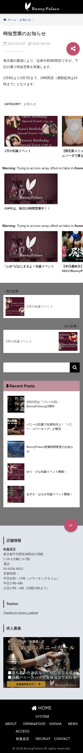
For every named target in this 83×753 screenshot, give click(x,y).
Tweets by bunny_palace (20, 612)
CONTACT (62, 739)
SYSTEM (42, 716)
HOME (44, 708)
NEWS (73, 724)
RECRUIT (43, 739)
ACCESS (22, 731)
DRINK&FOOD (34, 724)
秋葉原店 (22, 739)
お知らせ (30, 104)
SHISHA (55, 724)
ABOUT (11, 724)
